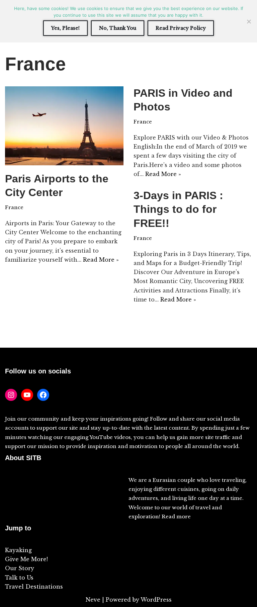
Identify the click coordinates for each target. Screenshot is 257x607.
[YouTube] (27, 395)
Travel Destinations (34, 586)
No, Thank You (117, 28)
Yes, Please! (65, 28)
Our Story (19, 568)
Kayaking (18, 550)
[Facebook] (43, 395)
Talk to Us (19, 577)
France (14, 207)
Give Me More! (26, 559)
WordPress (156, 599)
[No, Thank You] (248, 21)
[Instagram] (11, 395)
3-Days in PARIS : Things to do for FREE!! (178, 209)
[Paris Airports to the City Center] (64, 125)
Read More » (101, 259)
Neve (93, 599)
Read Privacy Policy (181, 28)
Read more (176, 516)
